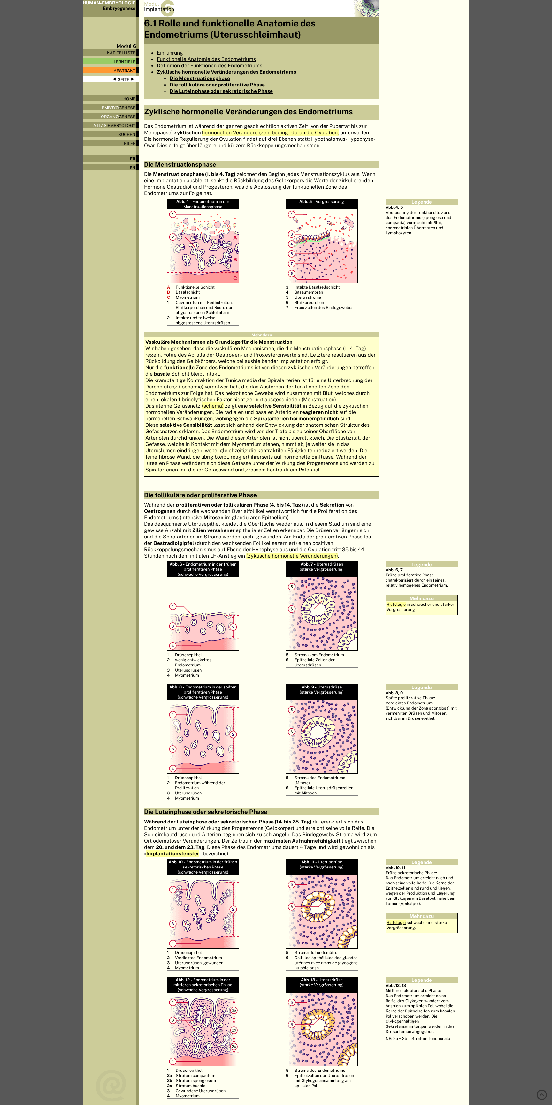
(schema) (213, 405)
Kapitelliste (121, 52)
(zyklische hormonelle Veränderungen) (292, 555)
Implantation (159, 9)
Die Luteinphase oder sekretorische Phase (221, 91)
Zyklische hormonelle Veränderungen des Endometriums (226, 72)
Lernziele (124, 61)
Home (129, 98)
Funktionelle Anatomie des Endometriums (206, 59)
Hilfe (129, 143)
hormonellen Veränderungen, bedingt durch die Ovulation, (270, 132)
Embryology (114, 125)
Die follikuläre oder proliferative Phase (217, 84)
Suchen (126, 134)
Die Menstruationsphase (200, 78)
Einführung (170, 52)
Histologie (396, 604)
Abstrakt (124, 70)
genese (118, 107)
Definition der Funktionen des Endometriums (209, 65)
